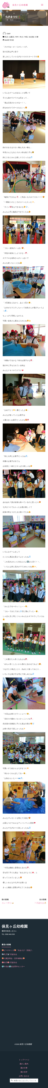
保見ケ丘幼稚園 (20, 5)
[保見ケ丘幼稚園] (6, 5)
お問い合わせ (24, 1076)
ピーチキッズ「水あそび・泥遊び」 (18, 950)
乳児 (11, 20)
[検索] (12, 1080)
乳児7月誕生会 (10, 954)
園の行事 (24, 1068)
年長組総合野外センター (14, 966)
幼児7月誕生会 (10, 962)
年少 (21, 37)
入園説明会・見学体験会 (13, 958)
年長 (26, 37)
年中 (17, 37)
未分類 (31, 37)
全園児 (11, 37)
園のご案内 (24, 1064)
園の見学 (24, 1072)
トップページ (24, 1060)
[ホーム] (7, 20)
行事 (36, 37)
